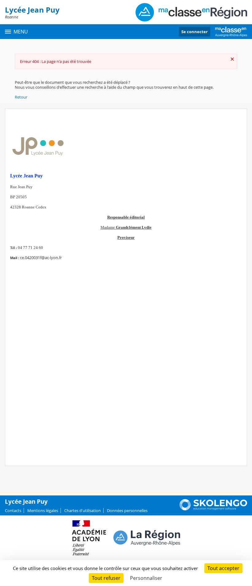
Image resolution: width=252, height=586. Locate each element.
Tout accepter (223, 568)
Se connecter (194, 31)
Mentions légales (42, 510)
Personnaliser (146, 578)
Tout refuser (106, 578)
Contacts (13, 510)
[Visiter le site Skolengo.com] (213, 509)
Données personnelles (127, 510)
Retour (21, 97)
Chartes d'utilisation (82, 510)
